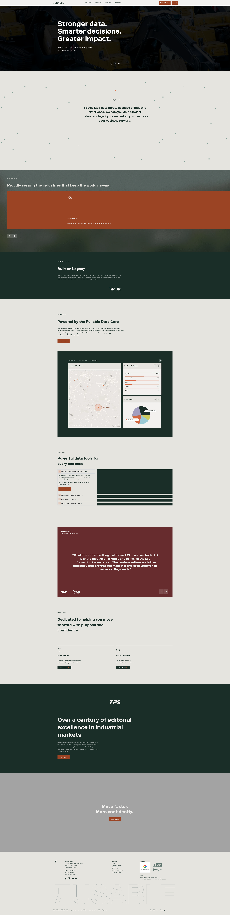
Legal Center (154, 910)
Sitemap (162, 910)
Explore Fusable (115, 64)
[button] (9, 236)
